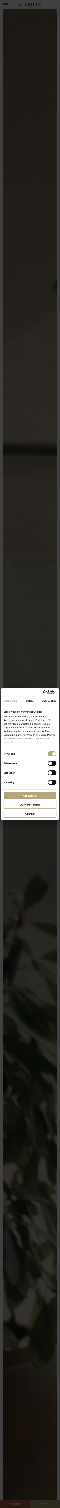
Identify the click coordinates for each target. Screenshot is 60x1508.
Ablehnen (30, 813)
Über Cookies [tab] (49, 700)
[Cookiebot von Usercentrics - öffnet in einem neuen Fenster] (43, 692)
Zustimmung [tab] (11, 700)
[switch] (52, 763)
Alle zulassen (30, 795)
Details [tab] (30, 700)
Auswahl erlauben (30, 804)
